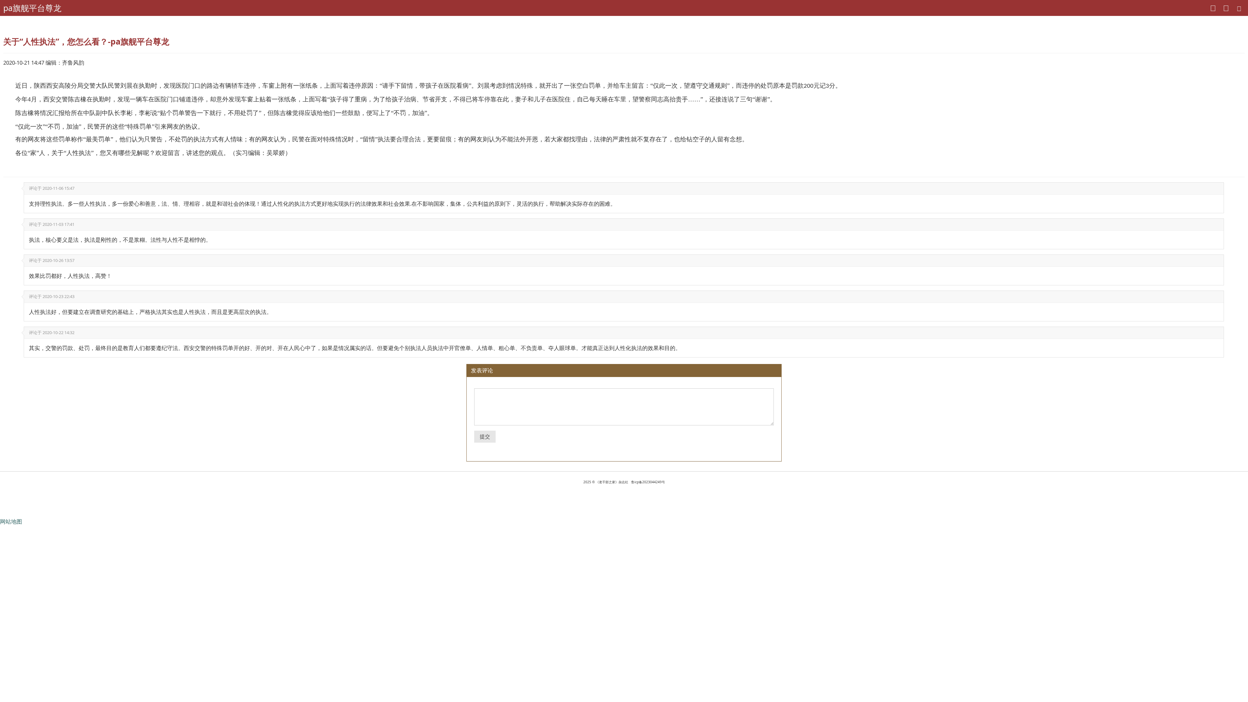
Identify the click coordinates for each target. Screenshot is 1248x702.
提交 (485, 436)
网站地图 (11, 521)
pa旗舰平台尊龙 (32, 7)
